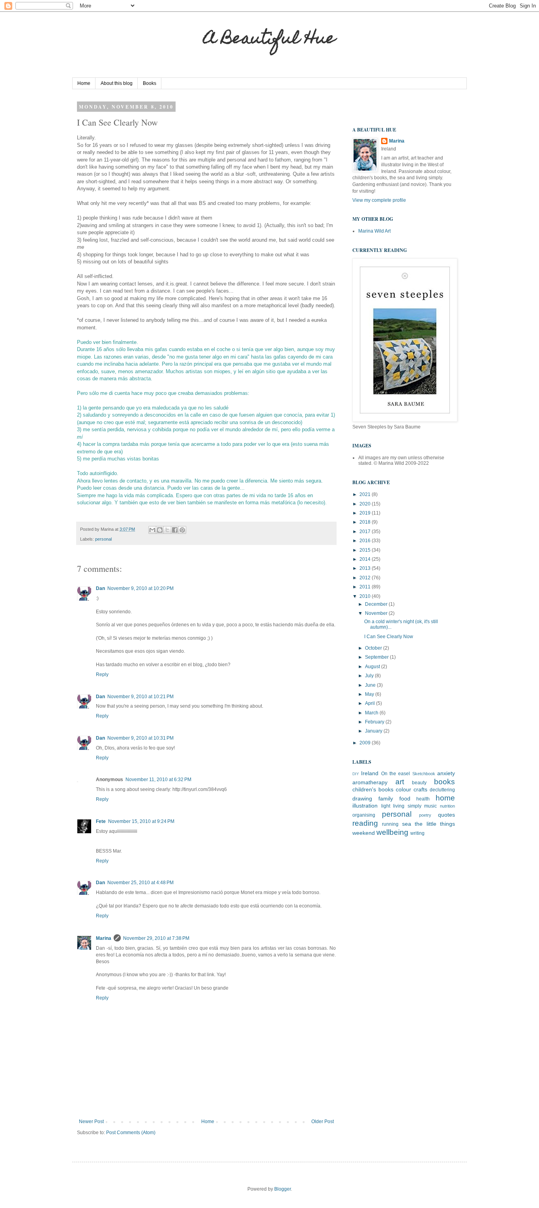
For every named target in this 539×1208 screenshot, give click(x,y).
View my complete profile (379, 200)
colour (403, 789)
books (444, 782)
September (377, 657)
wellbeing (392, 832)
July (370, 675)
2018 (365, 522)
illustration (365, 805)
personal (103, 539)
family (385, 798)
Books (149, 83)
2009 (365, 743)
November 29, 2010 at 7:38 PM (156, 938)
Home (83, 83)
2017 (365, 531)
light (385, 806)
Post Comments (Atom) (130, 1132)
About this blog (117, 83)
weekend (363, 833)
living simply (407, 806)
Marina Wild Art (374, 231)
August (373, 666)
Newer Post (91, 1121)
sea (406, 824)
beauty (419, 782)
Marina (103, 938)
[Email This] (152, 530)
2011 (365, 587)
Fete (101, 821)
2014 (365, 559)
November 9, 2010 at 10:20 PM (140, 588)
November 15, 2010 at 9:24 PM (141, 821)
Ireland (369, 773)
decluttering (442, 790)
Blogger (282, 1189)
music (430, 806)
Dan (100, 588)
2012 (365, 578)
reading (365, 823)
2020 (365, 504)
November (377, 613)
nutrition (447, 806)
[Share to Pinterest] (182, 530)
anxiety (446, 773)
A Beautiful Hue (269, 39)
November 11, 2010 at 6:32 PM (158, 779)
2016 (365, 540)
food (404, 798)
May (370, 694)
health (423, 799)
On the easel (395, 773)
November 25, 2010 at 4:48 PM (140, 882)
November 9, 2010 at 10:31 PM (140, 738)
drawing (362, 798)
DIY (355, 774)
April (370, 703)
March (372, 713)
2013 (365, 568)
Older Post (322, 1121)
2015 (365, 550)
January (374, 731)
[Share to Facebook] (175, 530)
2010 (365, 596)
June (371, 685)
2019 (365, 513)
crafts (420, 789)
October (374, 648)
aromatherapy (369, 782)
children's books (372, 789)
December (377, 604)
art (399, 782)
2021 (365, 494)
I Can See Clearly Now (388, 636)
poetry (425, 815)
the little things (435, 824)
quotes (446, 815)
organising (363, 815)
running (390, 824)
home (445, 798)
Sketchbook (423, 773)
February (375, 722)
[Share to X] (167, 530)
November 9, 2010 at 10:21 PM (140, 696)
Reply (102, 674)
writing (417, 833)
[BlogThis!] (160, 530)
